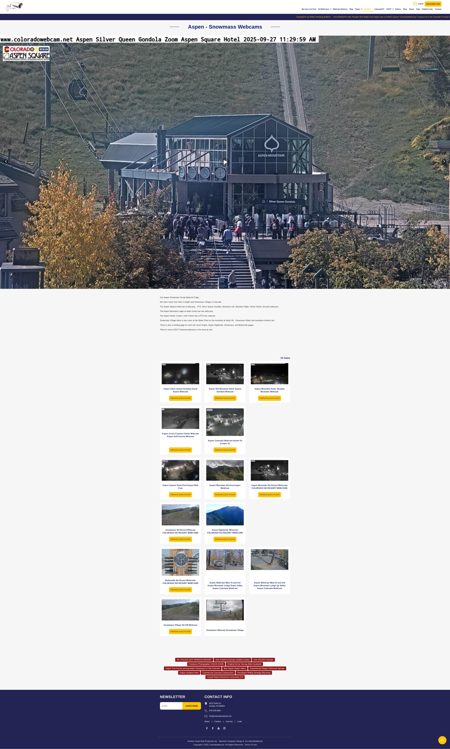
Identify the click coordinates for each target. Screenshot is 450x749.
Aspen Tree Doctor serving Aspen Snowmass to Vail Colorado (193, 668)
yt (218, 728)
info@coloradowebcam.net (220, 716)
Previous (6, 161)
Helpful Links (427, 9)
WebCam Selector (340, 9)
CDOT (388, 9)
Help (418, 9)
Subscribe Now (433, 4)
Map (351, 9)
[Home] (15, 6)
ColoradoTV (379, 9)
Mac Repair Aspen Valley (235, 668)
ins (224, 728)
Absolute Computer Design (230, 741)
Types (357, 9)
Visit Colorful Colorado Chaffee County (232, 660)
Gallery (398, 9)
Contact (438, 9)
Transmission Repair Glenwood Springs (267, 668)
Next (444, 161)
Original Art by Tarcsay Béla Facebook (244, 664)
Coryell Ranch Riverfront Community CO (225, 677)
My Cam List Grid (309, 9)
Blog (405, 9)
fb (206, 728)
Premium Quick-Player (180, 398)
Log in (421, 4)
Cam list (229, 722)
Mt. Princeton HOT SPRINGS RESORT (194, 660)
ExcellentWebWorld (253, 741)
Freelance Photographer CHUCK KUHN (206, 664)
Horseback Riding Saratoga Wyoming (253, 673)
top (442, 740)
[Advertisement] (269, 422)
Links (239, 722)
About (411, 9)
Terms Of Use (251, 745)
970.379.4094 (215, 711)
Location (367, 9)
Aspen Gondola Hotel (189, 673)
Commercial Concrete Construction (217, 673)
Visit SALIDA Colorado (263, 660)
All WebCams (323, 9)
